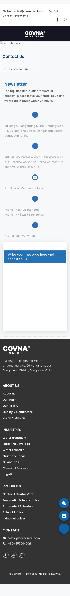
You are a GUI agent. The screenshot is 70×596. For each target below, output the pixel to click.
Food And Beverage (16, 444)
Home (6, 69)
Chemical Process (15, 468)
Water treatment (14, 438)
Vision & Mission (14, 418)
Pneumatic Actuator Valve (21, 500)
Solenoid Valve (13, 512)
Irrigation (9, 474)
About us (9, 394)
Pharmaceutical (14, 456)
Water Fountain (13, 450)
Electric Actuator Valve (18, 494)
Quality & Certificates (18, 412)
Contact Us (21, 69)
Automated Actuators (18, 506)
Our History (10, 406)
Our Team (9, 400)
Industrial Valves (14, 518)
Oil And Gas (11, 462)
